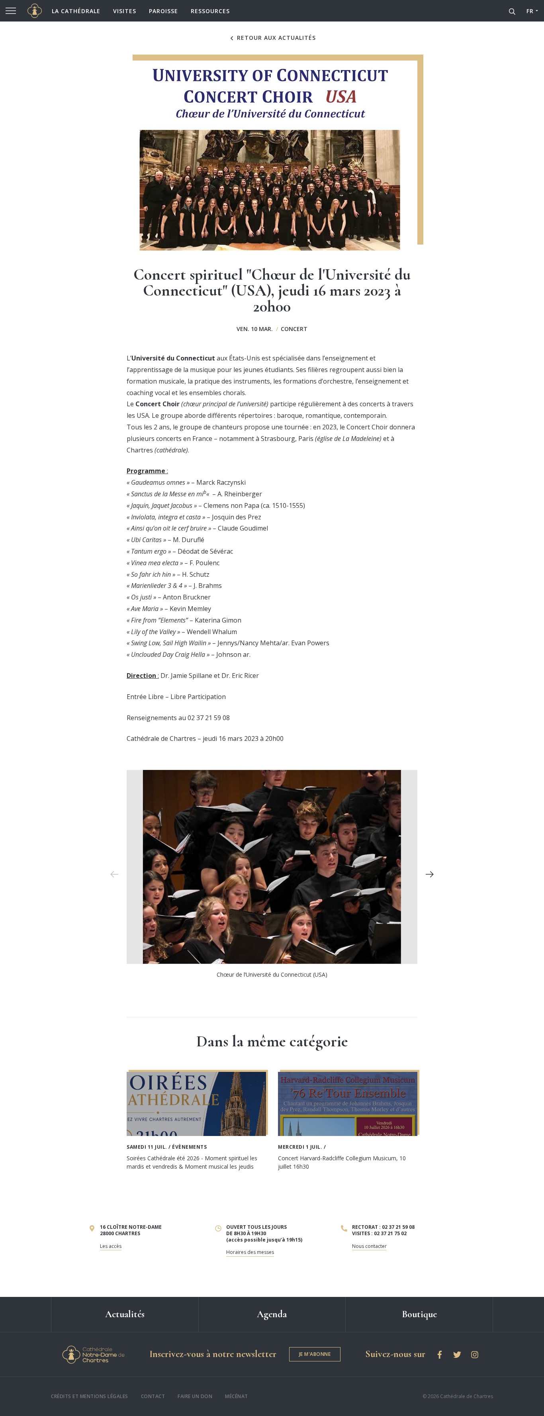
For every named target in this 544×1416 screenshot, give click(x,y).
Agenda (272, 1314)
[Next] (430, 874)
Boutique (419, 1314)
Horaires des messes (250, 1252)
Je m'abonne (315, 1354)
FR (529, 11)
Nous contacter (369, 1246)
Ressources (210, 11)
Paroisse (163, 11)
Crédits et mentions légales (89, 1396)
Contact (153, 1396)
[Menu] (11, 11)
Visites (124, 11)
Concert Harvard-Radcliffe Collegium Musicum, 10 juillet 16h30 (342, 1162)
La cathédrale (76, 11)
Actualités (125, 1314)
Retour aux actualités (275, 37)
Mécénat (236, 1396)
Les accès (110, 1246)
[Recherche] (512, 10)
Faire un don (195, 1396)
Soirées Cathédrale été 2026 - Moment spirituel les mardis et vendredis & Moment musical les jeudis (192, 1162)
